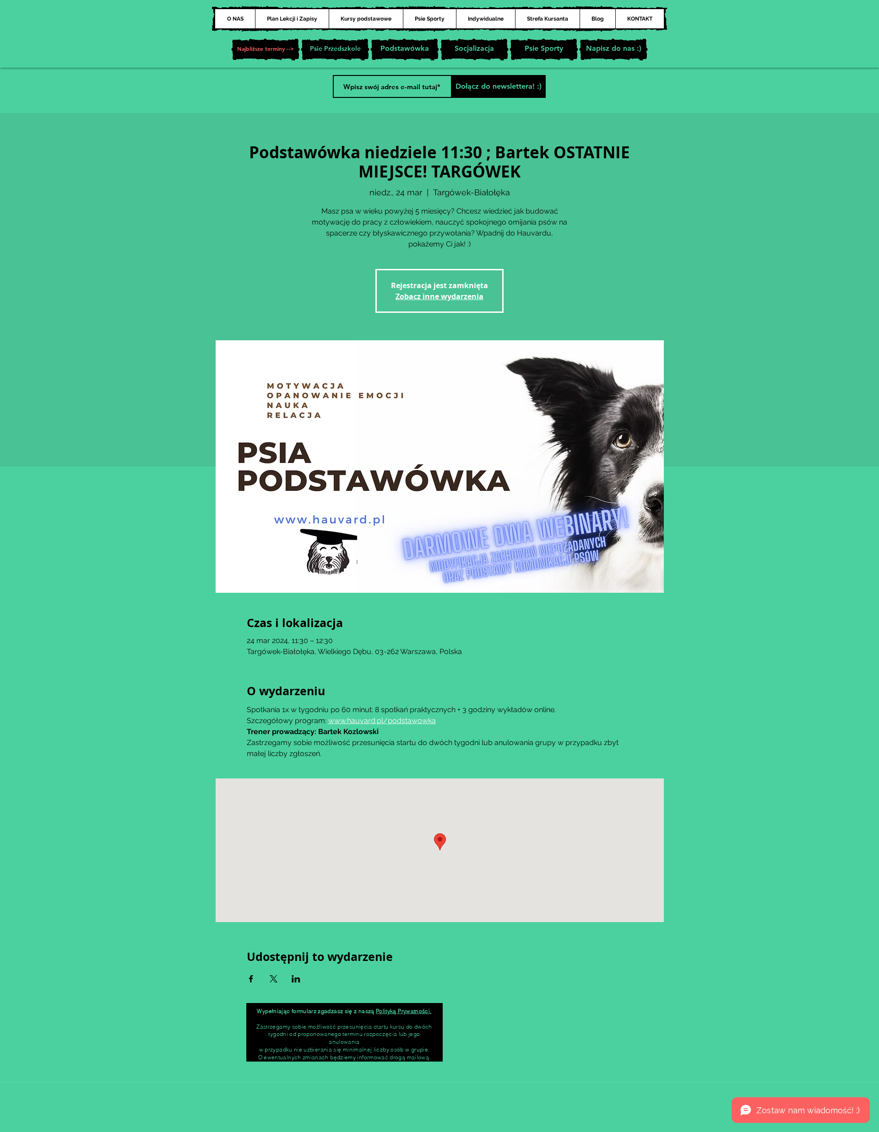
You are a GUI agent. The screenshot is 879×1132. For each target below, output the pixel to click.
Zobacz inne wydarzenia (439, 296)
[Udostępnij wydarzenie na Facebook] (251, 978)
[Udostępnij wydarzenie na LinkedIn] (296, 978)
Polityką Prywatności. (404, 1011)
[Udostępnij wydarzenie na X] (273, 978)
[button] (265, 49)
